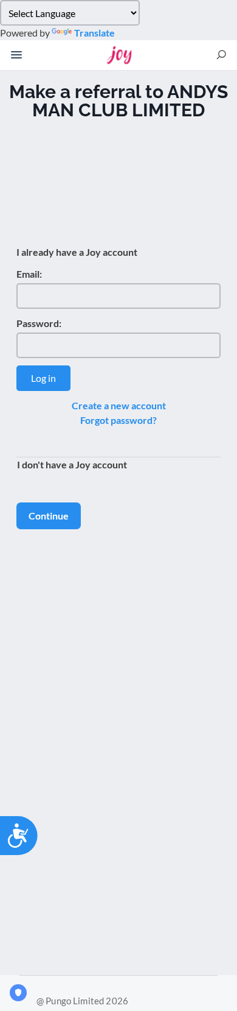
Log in (43, 378)
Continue (49, 515)
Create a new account (119, 405)
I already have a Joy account (76, 252)
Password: (38, 323)
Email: (29, 274)
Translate (94, 32)
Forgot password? (118, 420)
